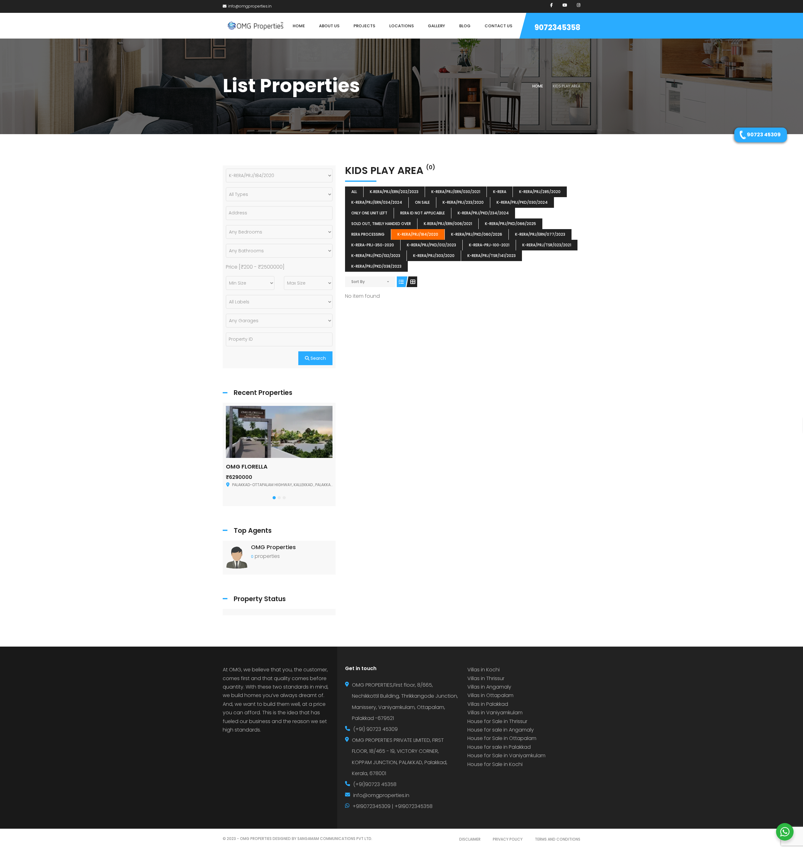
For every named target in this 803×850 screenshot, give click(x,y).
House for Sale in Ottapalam (501, 738)
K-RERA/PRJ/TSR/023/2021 (546, 245)
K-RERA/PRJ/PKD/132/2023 (375, 255)
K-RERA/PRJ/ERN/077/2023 (540, 234)
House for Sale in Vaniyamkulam (506, 755)
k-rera (499, 191)
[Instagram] (578, 5)
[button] (274, 497)
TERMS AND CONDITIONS (557, 839)
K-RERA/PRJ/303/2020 (434, 255)
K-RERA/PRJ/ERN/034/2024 (376, 202)
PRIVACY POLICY (508, 839)
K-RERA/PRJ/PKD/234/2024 (483, 213)
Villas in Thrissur (485, 678)
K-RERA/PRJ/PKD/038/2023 (376, 266)
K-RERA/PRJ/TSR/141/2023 (491, 255)
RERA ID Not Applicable (422, 213)
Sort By (358, 281)
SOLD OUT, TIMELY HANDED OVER (381, 223)
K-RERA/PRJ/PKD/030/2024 (522, 202)
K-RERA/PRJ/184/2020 (417, 234)
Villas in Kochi (483, 669)
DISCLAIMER (470, 839)
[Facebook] (551, 5)
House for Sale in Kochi (495, 764)
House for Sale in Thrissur (497, 721)
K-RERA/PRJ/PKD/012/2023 (431, 245)
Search (317, 358)
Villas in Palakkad (487, 704)
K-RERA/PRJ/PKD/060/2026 (476, 234)
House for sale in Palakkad (499, 747)
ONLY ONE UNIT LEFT (369, 213)
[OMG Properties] (237, 557)
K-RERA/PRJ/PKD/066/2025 (510, 223)
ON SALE (422, 202)
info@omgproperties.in (250, 6)
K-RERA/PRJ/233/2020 (463, 202)
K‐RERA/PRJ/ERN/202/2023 (394, 191)
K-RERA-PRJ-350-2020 (372, 245)
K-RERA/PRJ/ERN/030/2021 (455, 191)
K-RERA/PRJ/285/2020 (540, 191)
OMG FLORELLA (247, 466)
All (354, 191)
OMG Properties (273, 547)
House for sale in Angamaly (500, 729)
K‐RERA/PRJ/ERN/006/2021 (448, 223)
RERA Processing (368, 234)
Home (537, 86)
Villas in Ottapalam (490, 695)
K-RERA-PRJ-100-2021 (489, 245)
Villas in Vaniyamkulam (495, 712)
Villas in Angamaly (489, 686)
